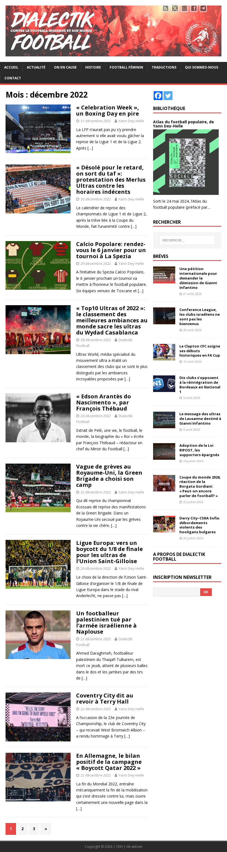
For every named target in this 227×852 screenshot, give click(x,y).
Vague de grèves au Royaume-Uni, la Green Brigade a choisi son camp (109, 475)
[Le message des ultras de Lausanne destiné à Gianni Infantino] (164, 425)
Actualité (36, 67)
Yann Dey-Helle (131, 120)
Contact (12, 78)
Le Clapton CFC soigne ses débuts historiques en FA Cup (199, 351)
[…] (90, 148)
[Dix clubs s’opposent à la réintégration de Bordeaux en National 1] (164, 388)
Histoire (93, 67)
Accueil (11, 67)
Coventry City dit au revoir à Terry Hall (104, 698)
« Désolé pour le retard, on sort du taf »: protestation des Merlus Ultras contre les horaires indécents (111, 179)
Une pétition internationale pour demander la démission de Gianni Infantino (198, 278)
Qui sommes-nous (201, 67)
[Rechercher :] (187, 240)
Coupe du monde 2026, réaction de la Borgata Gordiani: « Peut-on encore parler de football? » (200, 486)
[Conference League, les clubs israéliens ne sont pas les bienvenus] (164, 320)
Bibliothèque (169, 108)
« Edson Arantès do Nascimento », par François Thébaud (103, 402)
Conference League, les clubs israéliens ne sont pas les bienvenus (199, 316)
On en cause (65, 67)
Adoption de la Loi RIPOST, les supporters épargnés (199, 450)
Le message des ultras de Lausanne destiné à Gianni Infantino (200, 418)
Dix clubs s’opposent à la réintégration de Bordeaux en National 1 (199, 384)
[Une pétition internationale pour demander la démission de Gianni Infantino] (164, 280)
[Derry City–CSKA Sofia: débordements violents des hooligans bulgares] (164, 529)
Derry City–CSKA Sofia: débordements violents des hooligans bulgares (199, 525)
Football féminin (126, 67)
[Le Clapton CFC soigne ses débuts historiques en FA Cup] (164, 357)
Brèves (160, 256)
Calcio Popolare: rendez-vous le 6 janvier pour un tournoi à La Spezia (111, 250)
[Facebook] (158, 95)
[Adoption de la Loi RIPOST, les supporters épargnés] (164, 456)
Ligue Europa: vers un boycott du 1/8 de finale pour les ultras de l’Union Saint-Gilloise (109, 552)
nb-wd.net (134, 846)
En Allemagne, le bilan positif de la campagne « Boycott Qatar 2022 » (109, 762)
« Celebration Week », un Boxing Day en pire (107, 110)
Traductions (164, 67)
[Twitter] (168, 95)
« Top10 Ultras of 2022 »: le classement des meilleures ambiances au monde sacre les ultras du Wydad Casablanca (112, 320)
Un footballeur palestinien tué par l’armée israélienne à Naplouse (106, 622)
